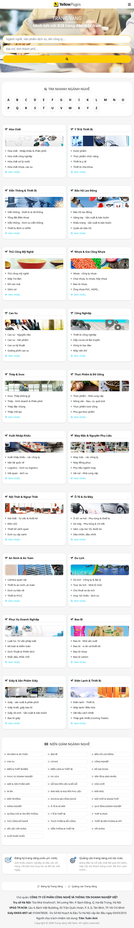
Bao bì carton (80, 656)
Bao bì (79, 619)
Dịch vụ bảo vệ (16, 590)
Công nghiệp (83, 313)
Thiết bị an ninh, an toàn (21, 585)
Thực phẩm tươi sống (85, 406)
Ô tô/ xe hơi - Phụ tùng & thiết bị (91, 518)
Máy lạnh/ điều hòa (84, 707)
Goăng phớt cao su (18, 350)
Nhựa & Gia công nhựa (90, 252)
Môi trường (14, 798)
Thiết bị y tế (79, 161)
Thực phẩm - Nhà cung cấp (88, 395)
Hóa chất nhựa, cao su (20, 166)
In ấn (10, 791)
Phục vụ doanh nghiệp (24, 619)
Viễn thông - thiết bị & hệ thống (25, 212)
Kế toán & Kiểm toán (19, 646)
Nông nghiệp (14, 806)
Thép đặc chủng (16, 406)
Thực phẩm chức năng (85, 156)
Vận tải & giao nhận (105, 776)
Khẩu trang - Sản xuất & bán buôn (92, 222)
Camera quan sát (17, 579)
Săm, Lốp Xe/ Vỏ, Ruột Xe (87, 529)
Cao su (13, 313)
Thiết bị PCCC (15, 595)
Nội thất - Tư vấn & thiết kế (23, 518)
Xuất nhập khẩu (20, 435)
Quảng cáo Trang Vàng (84, 886)
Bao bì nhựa (80, 284)
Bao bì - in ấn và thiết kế (86, 646)
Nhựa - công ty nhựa (84, 273)
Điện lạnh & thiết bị (88, 680)
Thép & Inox (16, 374)
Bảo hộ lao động (86, 190)
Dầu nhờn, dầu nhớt (84, 534)
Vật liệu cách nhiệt (83, 712)
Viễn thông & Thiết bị (23, 190)
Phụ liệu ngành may (84, 467)
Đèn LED (12, 523)
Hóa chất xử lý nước (19, 161)
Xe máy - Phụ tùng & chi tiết (89, 523)
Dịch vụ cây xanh (17, 534)
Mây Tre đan (14, 278)
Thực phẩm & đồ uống (89, 374)
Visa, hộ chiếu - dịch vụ (86, 595)
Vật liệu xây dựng (16, 828)
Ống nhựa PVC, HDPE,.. (86, 289)
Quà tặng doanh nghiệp (107, 806)
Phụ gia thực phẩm (84, 411)
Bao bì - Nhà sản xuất (85, 641)
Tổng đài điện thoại (18, 217)
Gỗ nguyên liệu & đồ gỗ (64, 783)
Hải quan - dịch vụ (18, 473)
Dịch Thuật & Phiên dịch (21, 651)
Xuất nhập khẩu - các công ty (24, 457)
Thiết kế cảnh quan (18, 529)
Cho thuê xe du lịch (84, 590)
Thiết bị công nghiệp (84, 334)
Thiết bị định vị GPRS (19, 228)
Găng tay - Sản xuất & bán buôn (91, 217)
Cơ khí (54, 761)
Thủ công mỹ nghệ (21, 252)
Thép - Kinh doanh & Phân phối (25, 401)
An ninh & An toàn (21, 558)
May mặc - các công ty (85, 457)
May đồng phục (82, 462)
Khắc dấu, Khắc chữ (18, 656)
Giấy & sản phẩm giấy (23, 680)
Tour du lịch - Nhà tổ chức (87, 585)
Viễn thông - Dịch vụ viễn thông (25, 222)
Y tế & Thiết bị (84, 129)
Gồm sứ (12, 289)
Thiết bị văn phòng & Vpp (108, 821)
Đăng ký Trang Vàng (52, 886)
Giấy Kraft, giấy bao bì (20, 707)
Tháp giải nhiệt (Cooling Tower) (90, 718)
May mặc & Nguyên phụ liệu (93, 435)
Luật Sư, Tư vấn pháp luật (22, 641)
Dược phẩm (79, 150)
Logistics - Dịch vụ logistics (23, 467)
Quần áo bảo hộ (82, 228)
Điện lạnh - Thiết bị (83, 702)
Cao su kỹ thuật (16, 345)
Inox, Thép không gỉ (19, 395)
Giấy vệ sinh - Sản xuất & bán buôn (27, 712)
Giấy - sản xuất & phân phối (23, 702)
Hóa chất (15, 129)
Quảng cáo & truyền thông (22, 813)
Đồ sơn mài (14, 284)
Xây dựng (99, 828)
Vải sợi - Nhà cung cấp (85, 473)
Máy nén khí (80, 350)
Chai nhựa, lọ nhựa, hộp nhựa (90, 278)
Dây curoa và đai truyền (86, 339)
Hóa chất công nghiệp (20, 156)
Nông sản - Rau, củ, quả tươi (89, 401)
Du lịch (79, 558)
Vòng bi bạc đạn (82, 345)
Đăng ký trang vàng (36, 858)
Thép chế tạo (15, 411)
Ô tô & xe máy (84, 497)
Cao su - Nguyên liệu (19, 334)
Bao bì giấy (14, 718)
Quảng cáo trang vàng (101, 858)
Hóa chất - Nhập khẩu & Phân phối (27, 150)
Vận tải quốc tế (16, 462)
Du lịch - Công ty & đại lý (87, 579)
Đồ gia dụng (101, 769)
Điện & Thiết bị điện (17, 769)
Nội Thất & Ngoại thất (23, 497)
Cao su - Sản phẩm (18, 339)
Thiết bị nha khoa (83, 166)
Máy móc (99, 791)
